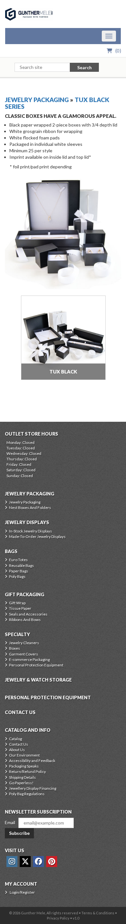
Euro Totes (18, 559)
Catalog (15, 738)
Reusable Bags (21, 565)
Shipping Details (22, 777)
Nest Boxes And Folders (30, 507)
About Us (17, 749)
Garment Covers (23, 654)
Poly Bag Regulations (27, 793)
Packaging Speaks (24, 766)
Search (84, 67)
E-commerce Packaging (29, 659)
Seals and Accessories (28, 614)
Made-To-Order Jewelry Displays (37, 536)
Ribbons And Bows (25, 619)
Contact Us (18, 744)
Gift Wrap (17, 602)
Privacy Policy (58, 918)
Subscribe (19, 833)
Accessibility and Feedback (32, 760)
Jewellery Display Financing (32, 788)
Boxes (14, 648)
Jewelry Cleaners (24, 642)
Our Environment (24, 755)
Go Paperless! (21, 782)
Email (10, 822)
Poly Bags (17, 576)
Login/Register (22, 892)
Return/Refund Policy (27, 771)
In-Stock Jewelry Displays (30, 531)
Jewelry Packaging (37, 99)
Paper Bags (18, 571)
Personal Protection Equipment (36, 665)
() (118, 50)
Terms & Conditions (97, 913)
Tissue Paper (20, 608)
